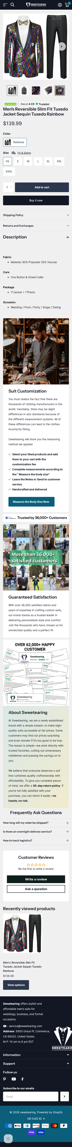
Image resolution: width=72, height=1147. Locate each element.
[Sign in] (60, 4)
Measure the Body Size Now (31, 501)
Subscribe (64, 1096)
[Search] (12, 4)
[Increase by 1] (12, 184)
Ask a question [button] (36, 889)
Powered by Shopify (50, 1112)
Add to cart (42, 187)
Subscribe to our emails (18, 1088)
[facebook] (22, 1079)
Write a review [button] (36, 879)
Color (7, 133)
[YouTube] (14, 1079)
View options (16, 985)
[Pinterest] (4, 1079)
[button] (61, 47)
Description (15, 237)
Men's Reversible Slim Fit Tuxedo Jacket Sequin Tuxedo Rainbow (22, 966)
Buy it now (36, 200)
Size (17, 152)
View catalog (5, 5)
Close (36, 1055)
